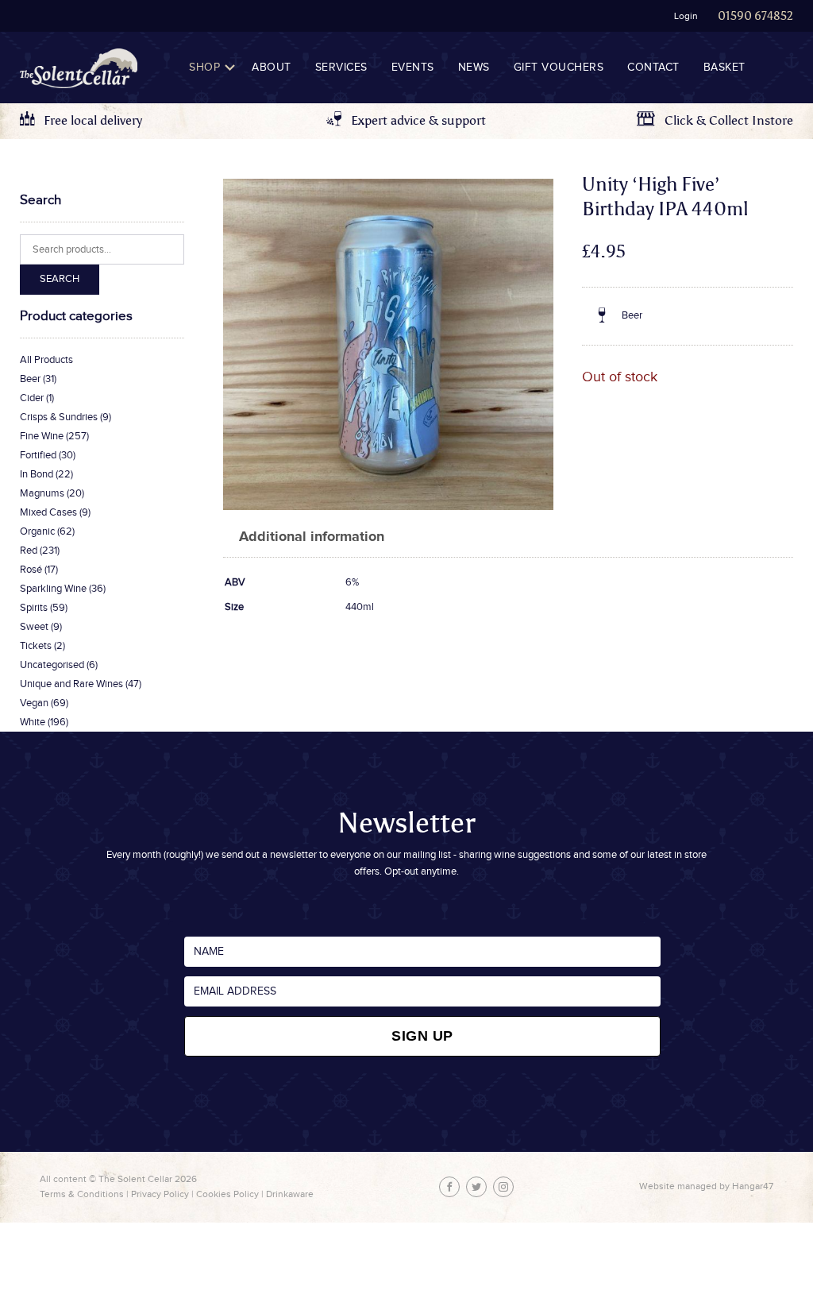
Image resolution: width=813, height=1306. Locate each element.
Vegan (34, 703)
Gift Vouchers (559, 67)
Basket (724, 67)
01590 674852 (755, 16)
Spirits (34, 607)
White (32, 722)
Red (28, 550)
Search (59, 278)
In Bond (36, 474)
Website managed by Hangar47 (706, 1186)
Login (686, 15)
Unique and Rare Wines (71, 684)
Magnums (42, 493)
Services (341, 67)
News (474, 67)
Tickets (36, 645)
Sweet (34, 626)
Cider (32, 398)
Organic (37, 531)
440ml (359, 607)
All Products (46, 360)
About (271, 67)
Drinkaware (290, 1194)
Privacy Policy (160, 1194)
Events (412, 67)
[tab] (311, 537)
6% (352, 582)
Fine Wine (42, 436)
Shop (204, 67)
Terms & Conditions (82, 1194)
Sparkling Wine (53, 588)
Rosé (31, 569)
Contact (653, 67)
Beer (30, 379)
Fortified (38, 455)
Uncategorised (52, 665)
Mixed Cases (48, 512)
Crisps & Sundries (59, 417)
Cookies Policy (227, 1194)
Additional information (311, 537)
